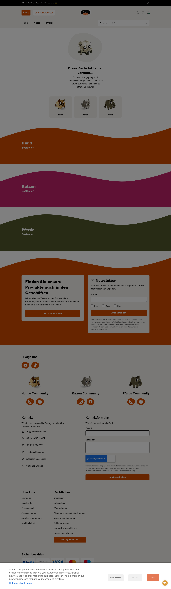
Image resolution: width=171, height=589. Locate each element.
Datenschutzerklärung (20, 583)
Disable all (135, 577)
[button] (165, 583)
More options (115, 577)
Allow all (152, 577)
